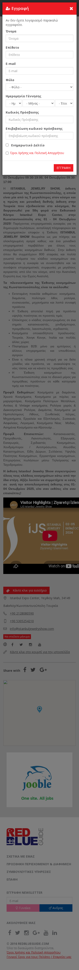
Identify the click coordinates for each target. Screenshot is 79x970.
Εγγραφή (63, 168)
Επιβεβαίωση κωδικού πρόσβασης (34, 128)
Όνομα (11, 31)
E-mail (11, 64)
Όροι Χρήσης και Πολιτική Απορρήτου (37, 153)
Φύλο (10, 80)
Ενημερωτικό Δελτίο (27, 145)
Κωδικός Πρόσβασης (22, 112)
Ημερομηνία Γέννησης (23, 96)
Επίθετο (12, 47)
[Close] (71, 8)
